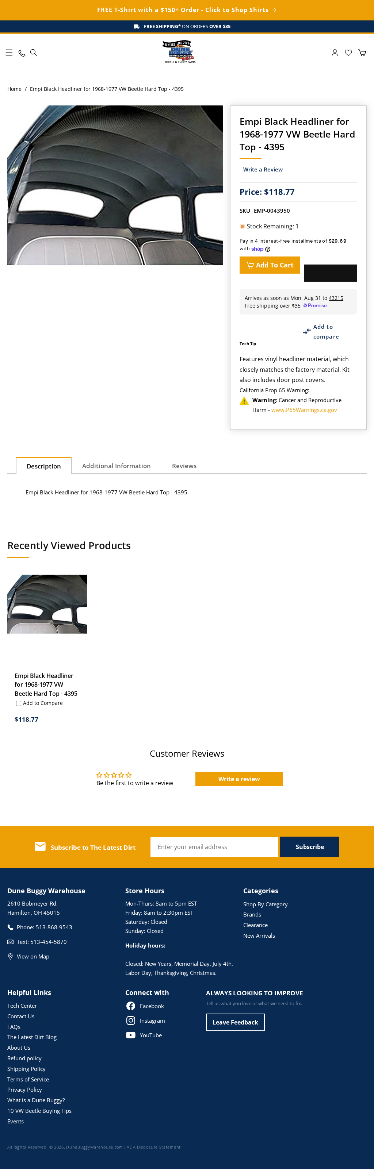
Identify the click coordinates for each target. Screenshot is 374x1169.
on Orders (187, 26)
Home (14, 88)
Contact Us (20, 1016)
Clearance (255, 925)
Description (44, 466)
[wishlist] (348, 52)
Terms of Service (28, 1079)
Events (15, 1121)
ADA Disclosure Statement (154, 1147)
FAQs (13, 1026)
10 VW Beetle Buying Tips (39, 1110)
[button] (9, 53)
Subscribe (310, 847)
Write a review (239, 779)
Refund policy (24, 1058)
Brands (252, 914)
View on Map (33, 956)
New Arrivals (259, 935)
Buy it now (331, 273)
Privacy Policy (24, 1089)
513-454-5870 (48, 941)
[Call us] (21, 52)
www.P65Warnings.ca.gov (304, 409)
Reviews (184, 466)
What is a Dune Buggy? (36, 1100)
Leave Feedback (235, 1022)
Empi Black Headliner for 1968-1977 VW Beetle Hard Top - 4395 (46, 684)
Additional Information (116, 466)
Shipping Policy (26, 1068)
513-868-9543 (54, 927)
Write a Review (263, 169)
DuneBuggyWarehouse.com (94, 1147)
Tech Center (22, 1005)
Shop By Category (265, 904)
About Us (18, 1047)
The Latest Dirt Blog (32, 1037)
